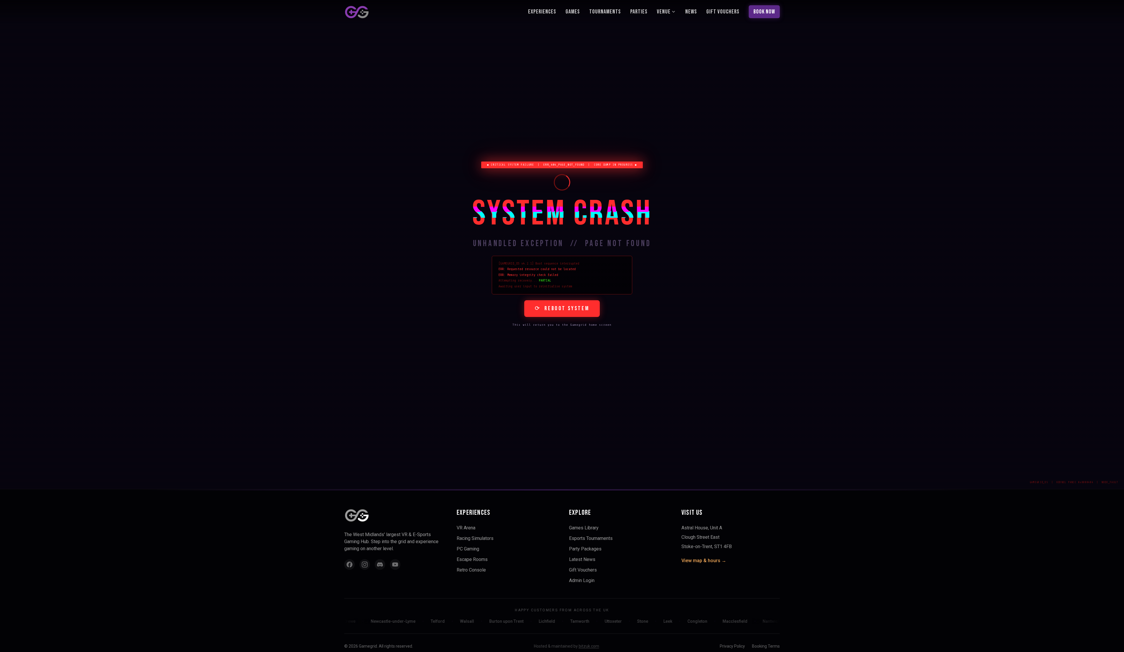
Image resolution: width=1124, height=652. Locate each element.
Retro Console (471, 570)
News (691, 11)
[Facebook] (349, 564)
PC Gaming (468, 549)
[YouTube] (395, 564)
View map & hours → (703, 560)
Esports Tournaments (591, 538)
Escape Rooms (472, 559)
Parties (638, 11)
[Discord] (380, 564)
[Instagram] (364, 564)
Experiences (542, 11)
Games (573, 11)
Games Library (584, 528)
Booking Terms (766, 646)
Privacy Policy (732, 646)
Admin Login (581, 580)
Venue (664, 11)
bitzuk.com (589, 646)
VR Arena (466, 528)
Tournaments (605, 11)
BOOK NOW (764, 11)
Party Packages (585, 549)
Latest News (582, 559)
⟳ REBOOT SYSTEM (562, 308)
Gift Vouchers (722, 11)
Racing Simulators (475, 538)
